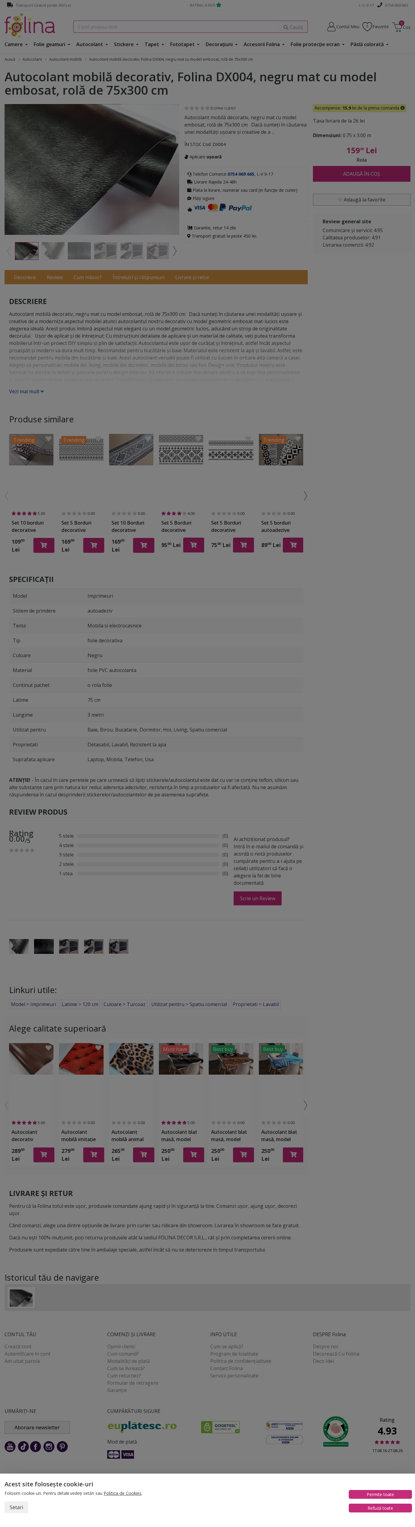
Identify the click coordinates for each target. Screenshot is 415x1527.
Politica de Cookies (123, 1493)
